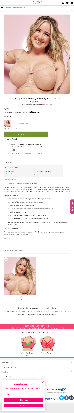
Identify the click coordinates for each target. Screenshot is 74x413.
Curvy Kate (30, 311)
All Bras (7, 311)
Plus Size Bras (40, 314)
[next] (66, 54)
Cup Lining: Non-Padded (43, 171)
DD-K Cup (38, 311)
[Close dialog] (43, 382)
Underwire (11, 171)
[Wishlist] (67, 2)
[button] (34, 102)
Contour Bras (20, 311)
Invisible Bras (22, 314)
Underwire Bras (51, 314)
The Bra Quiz (72, 206)
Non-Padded (40, 174)
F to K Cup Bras (64, 311)
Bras (12, 311)
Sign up (24, 400)
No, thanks (23, 405)
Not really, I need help (46, 353)
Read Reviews (46, 105)
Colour (6, 129)
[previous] (7, 54)
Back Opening (12, 174)
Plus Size (31, 314)
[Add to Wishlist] (6, 259)
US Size (18, 129)
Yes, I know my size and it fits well (27, 353)
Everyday (55, 311)
